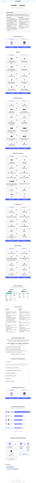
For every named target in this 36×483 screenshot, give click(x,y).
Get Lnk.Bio (12, 47)
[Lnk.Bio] (11, 42)
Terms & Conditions (19, 481)
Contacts (23, 481)
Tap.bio (24, 44)
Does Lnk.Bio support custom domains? (12, 367)
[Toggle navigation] (4, 1)
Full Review (24, 454)
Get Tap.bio (24, 47)
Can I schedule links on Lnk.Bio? (10, 375)
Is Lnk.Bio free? (8, 361)
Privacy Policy (13, 481)
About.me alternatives (10, 466)
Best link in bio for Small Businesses (12, 469)
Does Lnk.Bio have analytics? (10, 373)
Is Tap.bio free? (8, 378)
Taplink (11, 427)
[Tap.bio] (24, 42)
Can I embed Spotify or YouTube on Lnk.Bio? (13, 370)
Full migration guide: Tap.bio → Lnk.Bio (18, 354)
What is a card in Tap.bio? (9, 381)
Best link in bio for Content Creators (12, 468)
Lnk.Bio (11, 44)
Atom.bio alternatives (10, 467)
